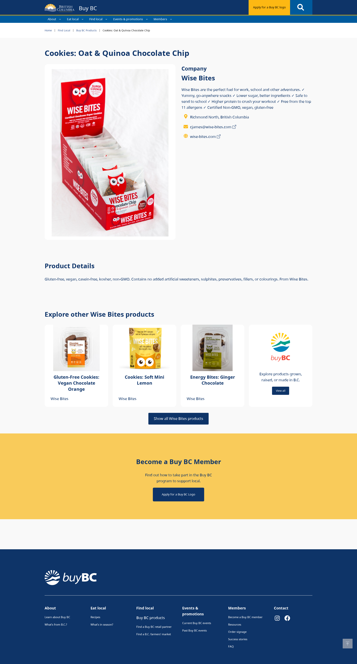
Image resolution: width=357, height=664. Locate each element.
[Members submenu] (171, 19)
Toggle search (301, 7)
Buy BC (88, 8)
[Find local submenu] (106, 19)
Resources (234, 624)
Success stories (237, 639)
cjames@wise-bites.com (210, 126)
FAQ (231, 646)
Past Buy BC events (194, 630)
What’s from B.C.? (56, 624)
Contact (281, 608)
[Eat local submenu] (82, 19)
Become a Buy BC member (245, 617)
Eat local (73, 19)
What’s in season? (102, 624)
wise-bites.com (203, 136)
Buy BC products (150, 617)
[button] (348, 643)
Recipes (95, 617)
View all (280, 390)
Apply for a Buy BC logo (269, 7)
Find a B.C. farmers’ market (153, 634)
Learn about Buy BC (57, 617)
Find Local (64, 30)
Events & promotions (128, 19)
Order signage (237, 632)
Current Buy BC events (196, 623)
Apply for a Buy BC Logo (178, 494)
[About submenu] (60, 19)
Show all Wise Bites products (178, 418)
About (52, 19)
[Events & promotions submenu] (147, 19)
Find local (95, 19)
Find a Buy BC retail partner (154, 627)
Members (160, 19)
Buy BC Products (86, 30)
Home (48, 30)
